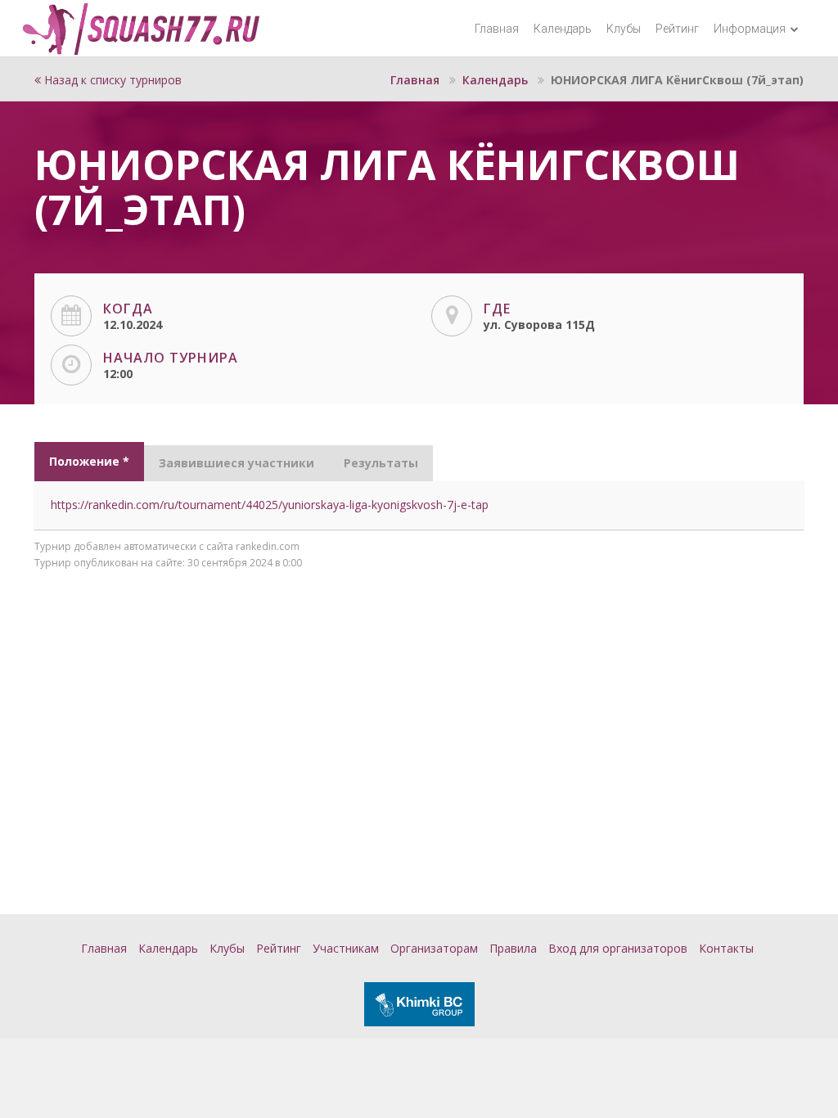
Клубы (623, 28)
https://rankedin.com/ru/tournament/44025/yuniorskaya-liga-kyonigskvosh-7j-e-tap (270, 504)
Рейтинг (677, 28)
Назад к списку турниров (111, 80)
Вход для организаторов (617, 948)
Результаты (381, 463)
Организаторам (434, 948)
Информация (751, 28)
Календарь (563, 28)
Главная (497, 28)
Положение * (89, 461)
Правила (513, 948)
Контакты (726, 948)
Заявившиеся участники (236, 463)
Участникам (346, 948)
